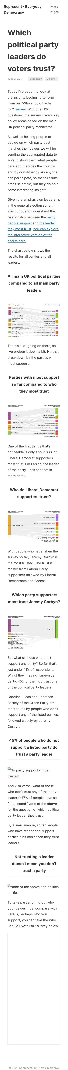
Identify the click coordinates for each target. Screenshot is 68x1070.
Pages (54, 12)
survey (20, 109)
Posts (54, 7)
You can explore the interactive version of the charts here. (33, 235)
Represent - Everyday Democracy (23, 9)
